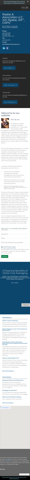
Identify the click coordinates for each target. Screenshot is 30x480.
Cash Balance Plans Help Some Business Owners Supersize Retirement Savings (14, 343)
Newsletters (7, 317)
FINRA (6, 461)
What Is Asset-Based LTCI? (10, 358)
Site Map (2, 469)
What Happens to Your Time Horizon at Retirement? (14, 329)
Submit (4, 256)
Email (3, 238)
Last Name (4, 234)
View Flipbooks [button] (9, 102)
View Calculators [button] (9, 85)
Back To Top (23, 474)
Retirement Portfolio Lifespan (11, 397)
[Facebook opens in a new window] (7, 48)
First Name (4, 230)
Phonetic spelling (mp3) (8, 248)
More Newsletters (8, 371)
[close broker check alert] (27, 1)
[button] (24, 7)
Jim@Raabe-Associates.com (11, 44)
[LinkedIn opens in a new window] (3, 48)
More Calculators (8, 403)
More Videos (15, 282)
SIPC (10, 461)
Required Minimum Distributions (12, 380)
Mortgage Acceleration (9, 390)
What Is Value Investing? (10, 320)
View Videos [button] (8, 68)
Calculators (6, 377)
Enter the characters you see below (12, 242)
